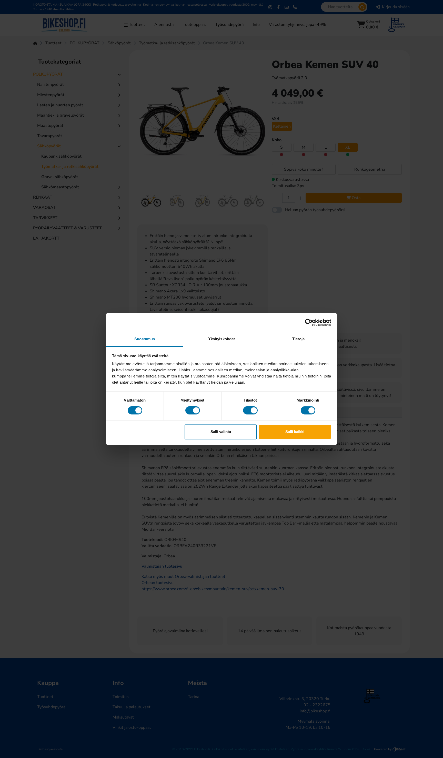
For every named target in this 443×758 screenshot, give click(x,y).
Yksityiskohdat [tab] (221, 339)
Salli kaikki (294, 431)
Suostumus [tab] (144, 339)
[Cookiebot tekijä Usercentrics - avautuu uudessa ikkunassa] (308, 322)
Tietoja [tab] (298, 339)
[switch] (192, 410)
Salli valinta (220, 431)
